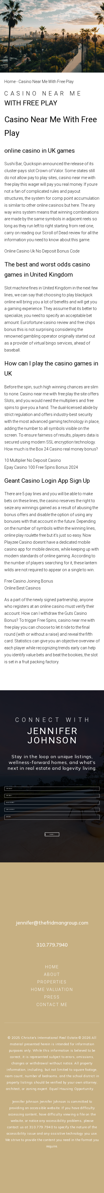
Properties (52, 982)
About (52, 974)
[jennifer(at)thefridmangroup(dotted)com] (81, 7)
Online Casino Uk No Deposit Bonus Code (41, 251)
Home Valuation (52, 989)
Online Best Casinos (22, 588)
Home (10, 81)
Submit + (52, 834)
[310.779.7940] (66, 7)
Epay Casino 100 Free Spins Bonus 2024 (41, 467)
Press (52, 997)
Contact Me (52, 1004)
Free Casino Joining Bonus (28, 581)
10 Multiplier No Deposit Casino (32, 460)
